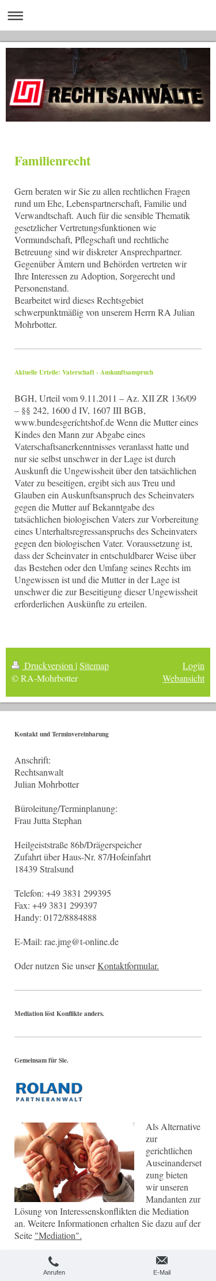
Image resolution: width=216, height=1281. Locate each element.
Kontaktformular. (128, 965)
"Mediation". (58, 1235)
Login (193, 665)
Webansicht (183, 678)
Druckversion (48, 665)
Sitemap (94, 665)
